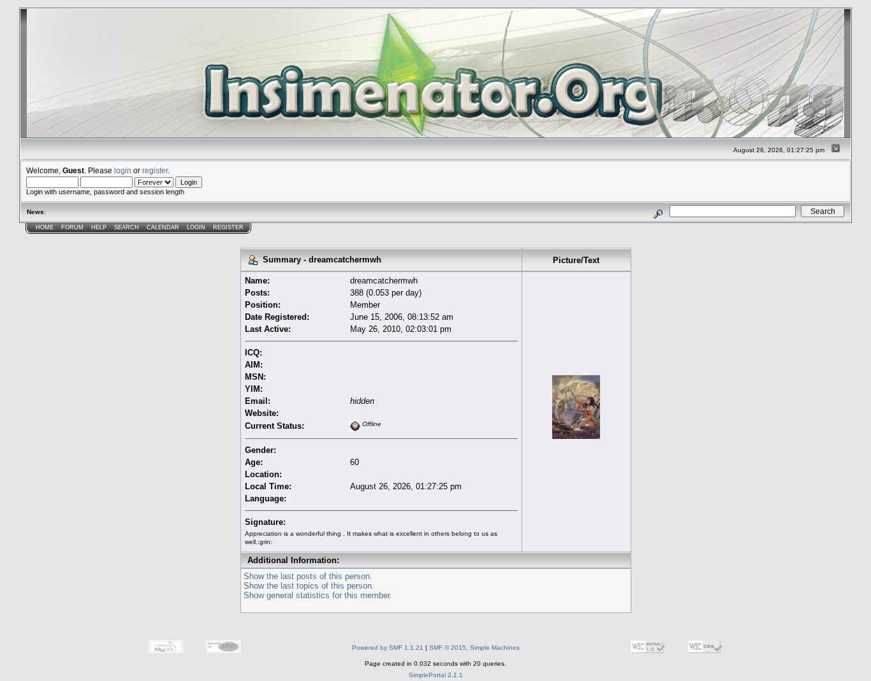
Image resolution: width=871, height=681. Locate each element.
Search (126, 227)
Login (196, 227)
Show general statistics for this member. (318, 595)
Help (98, 227)
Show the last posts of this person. (308, 576)
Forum (72, 227)
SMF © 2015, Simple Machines (474, 647)
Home (45, 227)
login (122, 170)
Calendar (163, 227)
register (155, 170)
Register (228, 227)
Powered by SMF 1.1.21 (387, 647)
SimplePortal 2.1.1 (436, 674)
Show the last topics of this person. (309, 586)
